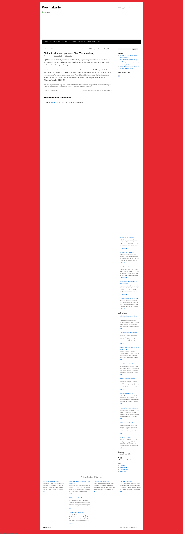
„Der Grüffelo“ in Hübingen (127, 252)
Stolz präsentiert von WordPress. (128, 527)
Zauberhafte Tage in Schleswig (76, 512)
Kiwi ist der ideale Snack (126, 481)
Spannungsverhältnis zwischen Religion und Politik (129, 282)
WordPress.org (123, 471)
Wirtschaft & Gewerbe (80, 85)
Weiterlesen (125, 248)
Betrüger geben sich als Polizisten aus (129, 408)
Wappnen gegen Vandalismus (101, 481)
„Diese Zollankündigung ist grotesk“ (129, 59)
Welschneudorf (53, 86)
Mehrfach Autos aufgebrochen (127, 378)
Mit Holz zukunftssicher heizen (51, 481)
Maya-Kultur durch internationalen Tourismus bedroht (79, 482)
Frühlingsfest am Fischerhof (127, 237)
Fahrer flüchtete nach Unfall (127, 364)
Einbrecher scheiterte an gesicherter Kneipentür (128, 317)
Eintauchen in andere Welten (127, 267)
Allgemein (62, 85)
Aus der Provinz (55, 42)
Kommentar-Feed (124, 469)
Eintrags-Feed (123, 467)
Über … (99, 42)
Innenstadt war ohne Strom (126, 393)
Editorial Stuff (68, 56)
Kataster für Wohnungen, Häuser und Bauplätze (97, 49)
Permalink (89, 86)
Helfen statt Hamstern (51, 49)
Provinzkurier (52, 7)
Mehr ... (122, 328)
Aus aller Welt (66, 42)
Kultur (74, 42)
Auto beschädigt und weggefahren (128, 332)
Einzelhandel (70, 85)
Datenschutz (91, 42)
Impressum (81, 42)
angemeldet (54, 102)
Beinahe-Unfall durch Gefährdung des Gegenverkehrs (129, 348)
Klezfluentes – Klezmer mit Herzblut (129, 298)
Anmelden (122, 465)
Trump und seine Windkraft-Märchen (129, 61)
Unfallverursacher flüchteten (127, 422)
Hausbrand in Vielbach (125, 437)
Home (46, 42)
